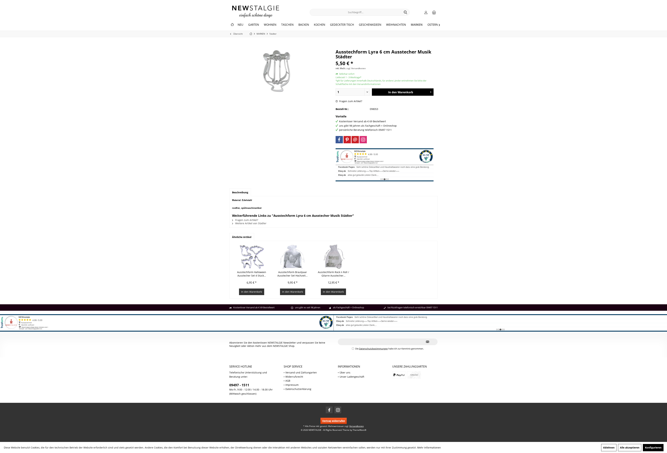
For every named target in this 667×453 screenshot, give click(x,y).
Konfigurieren (653, 447)
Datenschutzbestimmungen (373, 348)
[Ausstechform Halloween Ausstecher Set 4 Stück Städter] (251, 256)
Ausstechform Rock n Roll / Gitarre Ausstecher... (333, 273)
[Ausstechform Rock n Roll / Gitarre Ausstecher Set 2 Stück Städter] (333, 256)
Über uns (345, 372)
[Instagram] (363, 139)
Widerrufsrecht (294, 376)
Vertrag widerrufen (333, 420)
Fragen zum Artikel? (350, 101)
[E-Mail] (355, 139)
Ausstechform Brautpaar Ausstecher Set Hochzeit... (292, 273)
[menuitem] (434, 12)
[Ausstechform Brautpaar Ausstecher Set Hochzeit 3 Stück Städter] (292, 256)
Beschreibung (240, 192)
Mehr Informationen (429, 447)
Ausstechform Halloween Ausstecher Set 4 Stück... (251, 273)
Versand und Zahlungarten (301, 372)
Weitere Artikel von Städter (250, 223)
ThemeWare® (359, 430)
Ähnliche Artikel (241, 237)
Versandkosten (356, 426)
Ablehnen (609, 447)
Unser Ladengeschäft (352, 376)
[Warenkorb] (434, 12)
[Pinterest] (347, 139)
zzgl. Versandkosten (356, 68)
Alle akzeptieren (629, 447)
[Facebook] (339, 139)
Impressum (292, 384)
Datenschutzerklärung (298, 389)
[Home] (232, 25)
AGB (287, 380)
